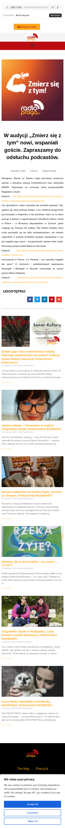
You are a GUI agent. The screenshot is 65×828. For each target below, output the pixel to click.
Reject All (32, 821)
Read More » (7, 382)
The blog (23, 768)
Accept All (32, 804)
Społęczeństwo (49, 171)
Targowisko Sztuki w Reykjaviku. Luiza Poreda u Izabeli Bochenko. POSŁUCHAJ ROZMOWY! (29, 635)
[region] (32, 801)
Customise (32, 812)
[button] (32, 45)
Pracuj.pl (42, 768)
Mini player (55, 15)
